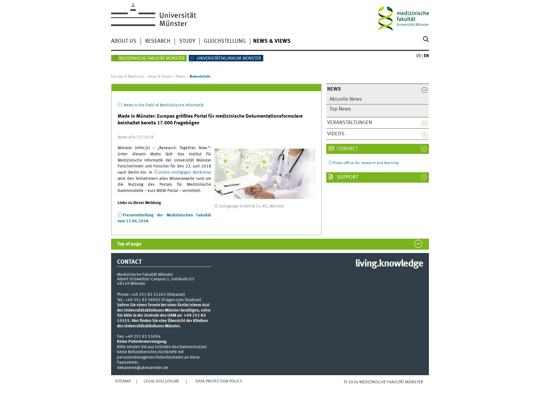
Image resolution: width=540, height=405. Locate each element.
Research (157, 41)
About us (123, 41)
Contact (347, 148)
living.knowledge (389, 264)
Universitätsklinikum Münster (229, 58)
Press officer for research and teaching (366, 163)
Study (187, 41)
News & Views (272, 41)
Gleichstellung (225, 41)
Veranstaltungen (349, 122)
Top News (340, 109)
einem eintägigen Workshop (185, 172)
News (180, 77)
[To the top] (349, 387)
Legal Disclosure (161, 381)
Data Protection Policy (218, 381)
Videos (336, 134)
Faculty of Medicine (127, 77)
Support (347, 177)
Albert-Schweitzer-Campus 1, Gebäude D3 (155, 279)
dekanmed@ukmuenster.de (142, 368)
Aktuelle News (345, 99)
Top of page (129, 244)
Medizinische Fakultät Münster (151, 58)
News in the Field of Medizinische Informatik (163, 105)
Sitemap (123, 381)
